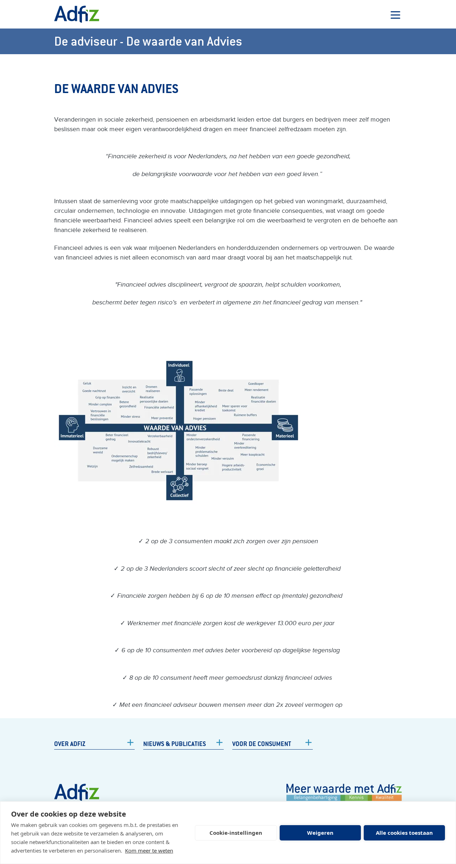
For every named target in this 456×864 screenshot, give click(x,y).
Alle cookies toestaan (404, 832)
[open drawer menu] (395, 15)
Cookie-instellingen (235, 832)
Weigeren (320, 832)
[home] (76, 14)
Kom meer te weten (149, 850)
